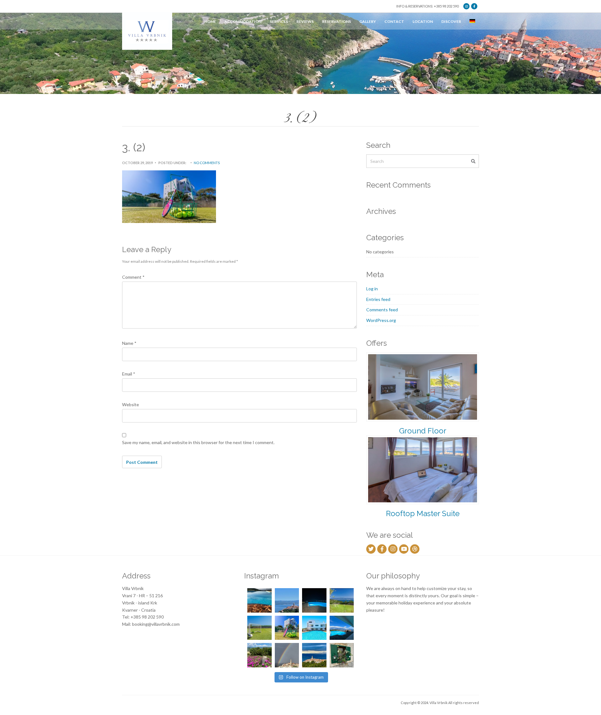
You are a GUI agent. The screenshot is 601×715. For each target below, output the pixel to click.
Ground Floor (422, 430)
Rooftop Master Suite (423, 513)
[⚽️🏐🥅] (259, 628)
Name (129, 343)
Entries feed (378, 299)
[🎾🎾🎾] (287, 628)
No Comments (207, 163)
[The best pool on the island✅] (314, 628)
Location (423, 21)
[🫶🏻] (314, 600)
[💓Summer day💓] (287, 600)
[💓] (259, 655)
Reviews (305, 21)
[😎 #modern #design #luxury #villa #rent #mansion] (342, 655)
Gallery (367, 21)
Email (128, 373)
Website (130, 404)
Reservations (336, 21)
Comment (133, 277)
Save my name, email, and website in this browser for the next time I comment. (198, 442)
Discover (451, 21)
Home (210, 21)
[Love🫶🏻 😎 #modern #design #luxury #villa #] (314, 655)
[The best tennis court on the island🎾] (342, 600)
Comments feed (382, 309)
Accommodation (242, 21)
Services (279, 21)
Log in (372, 288)
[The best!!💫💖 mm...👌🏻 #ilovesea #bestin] (259, 600)
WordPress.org (381, 320)
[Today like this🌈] (287, 655)
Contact (394, 21)
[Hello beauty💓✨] (342, 628)
